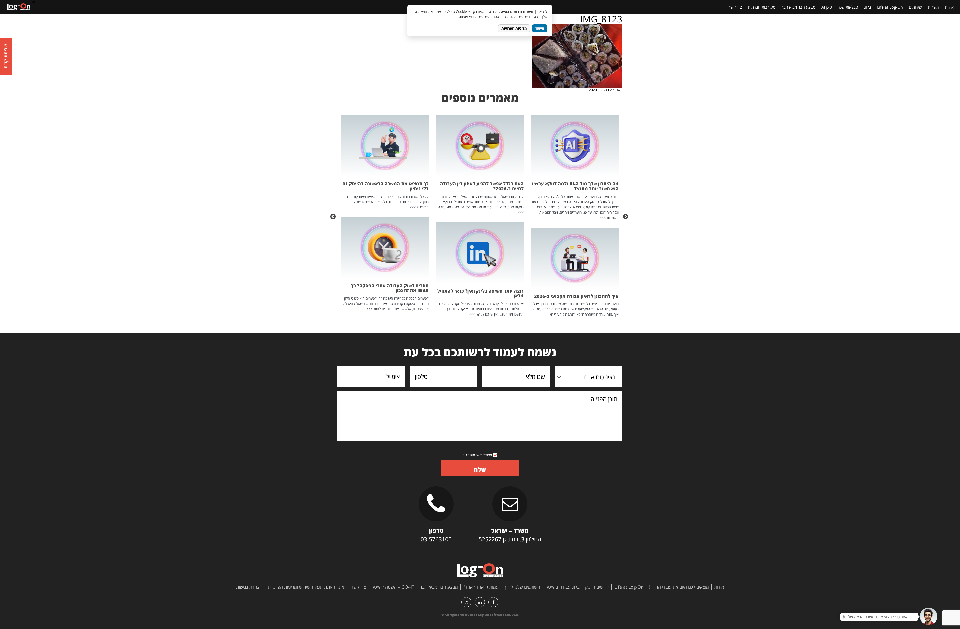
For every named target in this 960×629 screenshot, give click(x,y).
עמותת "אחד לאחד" (481, 587)
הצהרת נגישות (249, 587)
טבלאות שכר (848, 7)
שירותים (915, 7)
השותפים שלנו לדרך (522, 587)
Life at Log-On (890, 7)
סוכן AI (827, 7)
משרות (933, 7)
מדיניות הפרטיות (514, 28)
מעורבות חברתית (762, 7)
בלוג (867, 7)
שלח (480, 470)
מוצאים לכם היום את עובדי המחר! (679, 587)
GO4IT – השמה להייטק (393, 587)
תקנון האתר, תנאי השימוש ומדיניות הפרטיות (307, 587)
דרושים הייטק (597, 587)
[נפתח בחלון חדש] (493, 602)
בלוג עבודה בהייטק (563, 587)
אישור (540, 28)
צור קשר (735, 7)
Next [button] (333, 216)
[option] (575, 216)
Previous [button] (626, 216)
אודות (949, 7)
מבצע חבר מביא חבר (799, 7)
